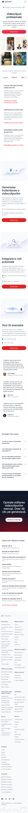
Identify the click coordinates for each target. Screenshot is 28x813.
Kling (16, 642)
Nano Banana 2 (18, 655)
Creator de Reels (5, 705)
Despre (3, 752)
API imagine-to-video (20, 699)
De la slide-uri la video (7, 657)
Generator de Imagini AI (7, 634)
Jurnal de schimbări (20, 729)
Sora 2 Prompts (5, 677)
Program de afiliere (19, 739)
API (15, 694)
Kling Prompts (4, 679)
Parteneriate (18, 742)
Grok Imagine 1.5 (19, 629)
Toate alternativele (6, 792)
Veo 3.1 (16, 639)
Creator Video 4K (5, 712)
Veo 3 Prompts (5, 674)
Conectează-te (18, 719)
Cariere (3, 754)
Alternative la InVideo (6, 779)
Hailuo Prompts (5, 687)
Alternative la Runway (6, 787)
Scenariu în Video (5, 654)
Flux (16, 662)
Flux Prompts (4, 684)
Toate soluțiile (4, 664)
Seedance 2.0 (18, 632)
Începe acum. (14, 32)
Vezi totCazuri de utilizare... (10, 605)
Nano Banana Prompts (7, 672)
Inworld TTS (18, 677)
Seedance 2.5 (18, 627)
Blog (16, 727)
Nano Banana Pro (19, 652)
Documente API (18, 711)
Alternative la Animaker (7, 789)
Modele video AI (19, 621)
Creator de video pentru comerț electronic (5, 645)
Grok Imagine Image (20, 667)
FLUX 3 (16, 624)
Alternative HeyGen (6, 777)
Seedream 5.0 (18, 657)
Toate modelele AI (19, 680)
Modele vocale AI (19, 672)
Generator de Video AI (7, 631)
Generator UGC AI (5, 624)
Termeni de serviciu (6, 766)
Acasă (2, 749)
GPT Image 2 (18, 665)
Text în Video (4, 639)
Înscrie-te (17, 722)
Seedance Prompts (6, 682)
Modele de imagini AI (20, 649)
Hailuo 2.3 (17, 644)
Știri (15, 732)
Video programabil (19, 706)
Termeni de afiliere (6, 769)
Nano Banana (18, 660)
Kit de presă (18, 734)
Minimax (17, 637)
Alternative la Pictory (6, 782)
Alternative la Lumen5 (6, 784)
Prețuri (16, 724)
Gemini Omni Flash (19, 634)
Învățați (16, 737)
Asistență (3, 757)
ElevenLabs (18, 675)
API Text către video (20, 697)
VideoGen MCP (19, 709)
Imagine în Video (5, 641)
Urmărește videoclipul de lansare (15, 7)
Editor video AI (5, 636)
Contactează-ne (5, 759)
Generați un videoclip (14, 520)
